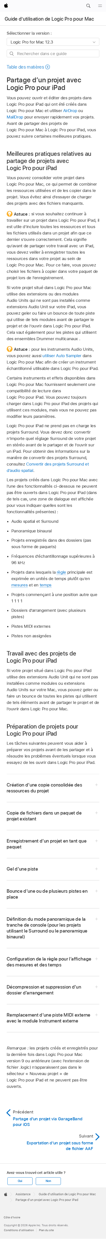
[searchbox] (53, 53)
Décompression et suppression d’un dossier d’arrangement (44, 990)
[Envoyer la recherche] (12, 53)
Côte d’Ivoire (12, 1217)
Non (48, 1181)
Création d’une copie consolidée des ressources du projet (44, 788)
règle (61, 572)
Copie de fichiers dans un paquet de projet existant (44, 816)
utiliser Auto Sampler (61, 355)
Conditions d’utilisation (19, 1230)
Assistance (23, 1194)
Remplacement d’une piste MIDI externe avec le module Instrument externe (48, 1018)
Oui (20, 1181)
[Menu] (100, 6)
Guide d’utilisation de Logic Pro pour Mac (49, 19)
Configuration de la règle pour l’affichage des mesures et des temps (49, 962)
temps (46, 585)
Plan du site (46, 1230)
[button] (88, 6)
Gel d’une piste (22, 869)
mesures (19, 585)
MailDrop (15, 117)
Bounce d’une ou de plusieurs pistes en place (47, 894)
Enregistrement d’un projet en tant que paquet (47, 844)
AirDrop (70, 110)
